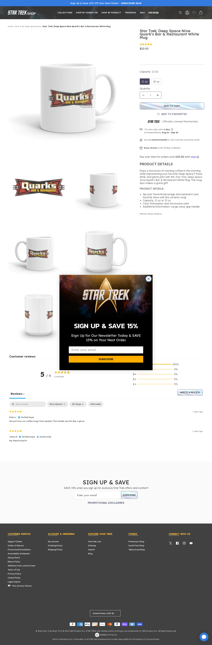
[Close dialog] (148, 278)
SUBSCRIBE (106, 359)
